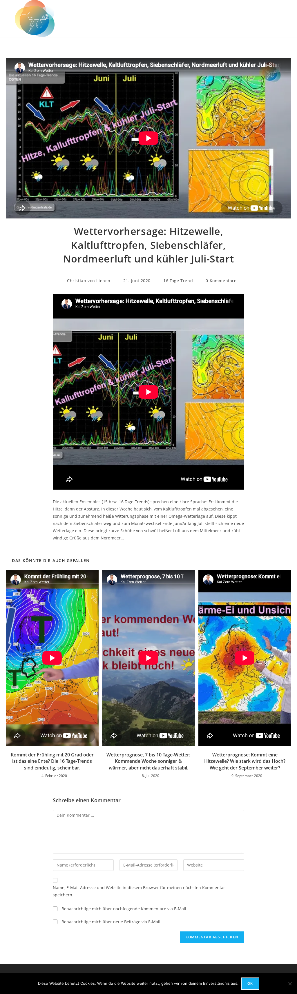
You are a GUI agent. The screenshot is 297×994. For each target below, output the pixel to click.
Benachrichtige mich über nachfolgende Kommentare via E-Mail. (124, 908)
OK (250, 983)
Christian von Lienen (89, 280)
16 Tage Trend (178, 280)
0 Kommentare (221, 280)
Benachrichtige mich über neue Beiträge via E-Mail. (111, 921)
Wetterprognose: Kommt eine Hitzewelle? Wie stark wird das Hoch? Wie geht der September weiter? (244, 761)
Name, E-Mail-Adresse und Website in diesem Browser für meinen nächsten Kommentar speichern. (139, 891)
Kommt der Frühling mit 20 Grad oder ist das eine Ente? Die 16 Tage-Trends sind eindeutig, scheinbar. (52, 761)
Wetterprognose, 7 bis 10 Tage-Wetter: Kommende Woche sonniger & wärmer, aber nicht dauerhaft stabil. (148, 761)
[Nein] (290, 983)
